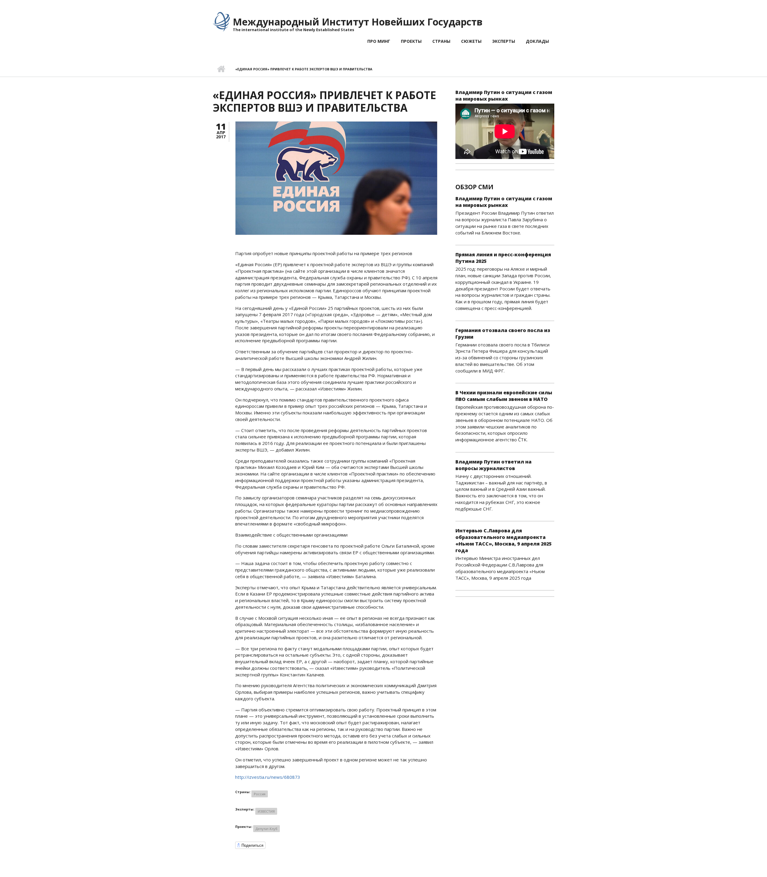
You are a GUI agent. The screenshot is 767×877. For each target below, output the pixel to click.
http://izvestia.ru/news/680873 (267, 777)
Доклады (537, 41)
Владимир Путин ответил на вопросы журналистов (493, 465)
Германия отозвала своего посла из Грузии (502, 333)
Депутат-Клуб (266, 828)
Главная (221, 69)
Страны (441, 41)
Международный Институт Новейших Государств (358, 21)
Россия (259, 794)
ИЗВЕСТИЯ (266, 811)
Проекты (411, 41)
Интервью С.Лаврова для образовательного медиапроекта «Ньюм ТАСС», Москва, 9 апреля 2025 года (503, 540)
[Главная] (221, 21)
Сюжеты (471, 41)
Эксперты (503, 41)
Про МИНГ (378, 41)
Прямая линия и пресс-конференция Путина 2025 (503, 257)
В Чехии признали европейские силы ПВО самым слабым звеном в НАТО (503, 395)
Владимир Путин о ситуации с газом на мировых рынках (503, 95)
